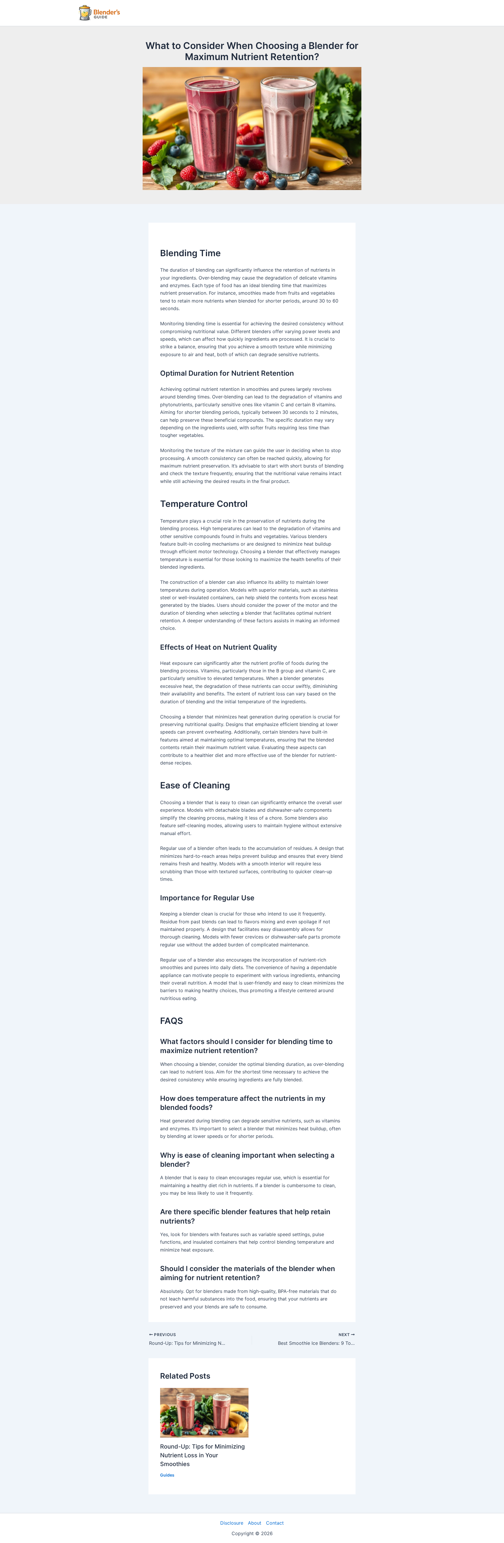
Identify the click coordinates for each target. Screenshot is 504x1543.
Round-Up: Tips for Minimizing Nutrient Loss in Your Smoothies (202, 1455)
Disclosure (231, 1523)
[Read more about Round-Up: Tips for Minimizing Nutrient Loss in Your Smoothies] (204, 1412)
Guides (167, 1474)
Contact (275, 1523)
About (254, 1523)
